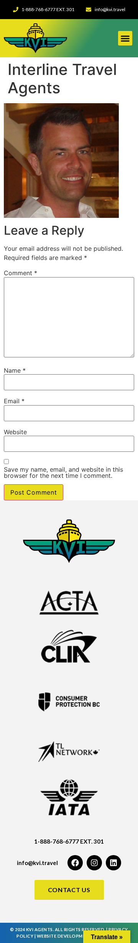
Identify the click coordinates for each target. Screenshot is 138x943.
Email (14, 401)
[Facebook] (75, 862)
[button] (125, 38)
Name (15, 370)
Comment (20, 273)
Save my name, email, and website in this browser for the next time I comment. (63, 472)
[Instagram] (94, 862)
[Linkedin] (113, 862)
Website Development (64, 935)
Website (15, 432)
